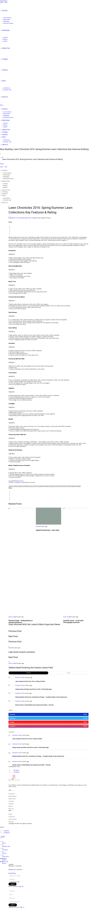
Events (11, 647)
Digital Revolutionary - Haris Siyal (47, 530)
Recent (68, 673)
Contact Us (12, 817)
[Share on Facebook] (11, 226)
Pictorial (4, 170)
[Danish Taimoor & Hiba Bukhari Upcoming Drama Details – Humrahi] (11, 703)
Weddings (6, 176)
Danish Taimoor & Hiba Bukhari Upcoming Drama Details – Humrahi (34, 705)
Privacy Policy (13, 819)
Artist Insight (32, 218)
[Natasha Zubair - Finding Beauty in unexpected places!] (21, 561)
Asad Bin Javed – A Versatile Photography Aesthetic (73, 621)
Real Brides (6, 175)
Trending (4, 192)
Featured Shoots (8, 178)
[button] (48, 159)
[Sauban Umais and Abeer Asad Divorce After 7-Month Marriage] (11, 687)
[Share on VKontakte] (11, 231)
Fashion (5, 183)
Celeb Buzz (6, 198)
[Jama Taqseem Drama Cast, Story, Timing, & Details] (11, 679)
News (4, 195)
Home (10, 814)
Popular (28, 673)
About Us (5, 202)
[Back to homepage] (12, 873)
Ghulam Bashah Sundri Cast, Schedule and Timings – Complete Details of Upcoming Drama (41, 697)
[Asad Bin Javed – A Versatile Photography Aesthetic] (75, 561)
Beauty (5, 185)
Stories (38, 526)
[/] (0, 165)
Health (5, 187)
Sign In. (22, 907)
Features (5, 193)
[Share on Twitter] (11, 228)
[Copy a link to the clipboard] (11, 233)
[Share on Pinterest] (11, 230)
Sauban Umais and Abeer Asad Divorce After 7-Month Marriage (33, 689)
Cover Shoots (7, 173)
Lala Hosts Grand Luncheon (22, 652)
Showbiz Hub (7, 200)
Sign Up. (21, 886)
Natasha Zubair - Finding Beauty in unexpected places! (21, 621)
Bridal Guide (6, 181)
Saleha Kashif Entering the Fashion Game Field (31, 667)
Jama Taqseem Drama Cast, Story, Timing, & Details (30, 681)
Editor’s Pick (6, 190)
